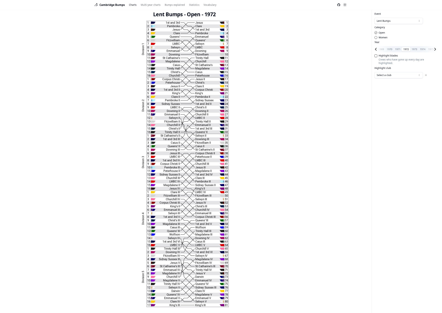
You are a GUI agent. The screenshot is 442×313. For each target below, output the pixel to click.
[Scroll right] (436, 49)
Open (382, 32)
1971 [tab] (398, 49)
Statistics (194, 4)
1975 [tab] (431, 49)
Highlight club (382, 68)
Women (383, 37)
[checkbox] (375, 55)
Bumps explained (175, 4)
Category (379, 27)
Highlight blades (388, 55)
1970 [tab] (389, 49)
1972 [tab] (406, 49)
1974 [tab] (422, 49)
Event (377, 14)
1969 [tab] (381, 49)
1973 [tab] (414, 49)
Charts (133, 4)
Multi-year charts (151, 4)
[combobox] (398, 21)
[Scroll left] (376, 49)
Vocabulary (210, 4)
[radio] (375, 32)
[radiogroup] (406, 35)
